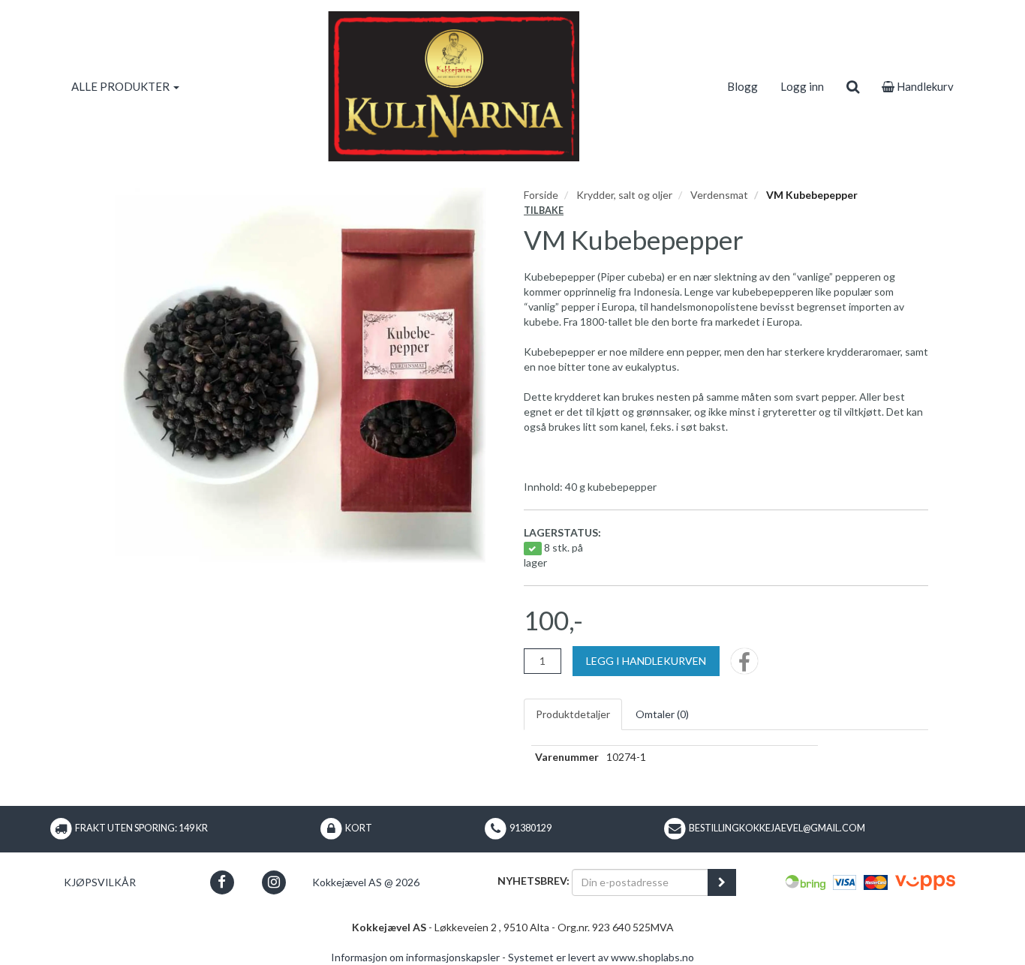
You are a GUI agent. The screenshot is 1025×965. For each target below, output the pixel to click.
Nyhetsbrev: (533, 880)
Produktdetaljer (573, 714)
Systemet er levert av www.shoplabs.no (601, 957)
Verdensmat (719, 194)
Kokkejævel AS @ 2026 (365, 882)
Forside (541, 194)
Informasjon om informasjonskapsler (415, 957)
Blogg (742, 86)
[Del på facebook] (744, 666)
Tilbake (544, 210)
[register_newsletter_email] (722, 882)
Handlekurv (924, 86)
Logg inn (802, 86)
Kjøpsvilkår (100, 882)
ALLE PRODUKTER (121, 86)
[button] (222, 882)
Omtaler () (662, 714)
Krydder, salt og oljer (624, 194)
